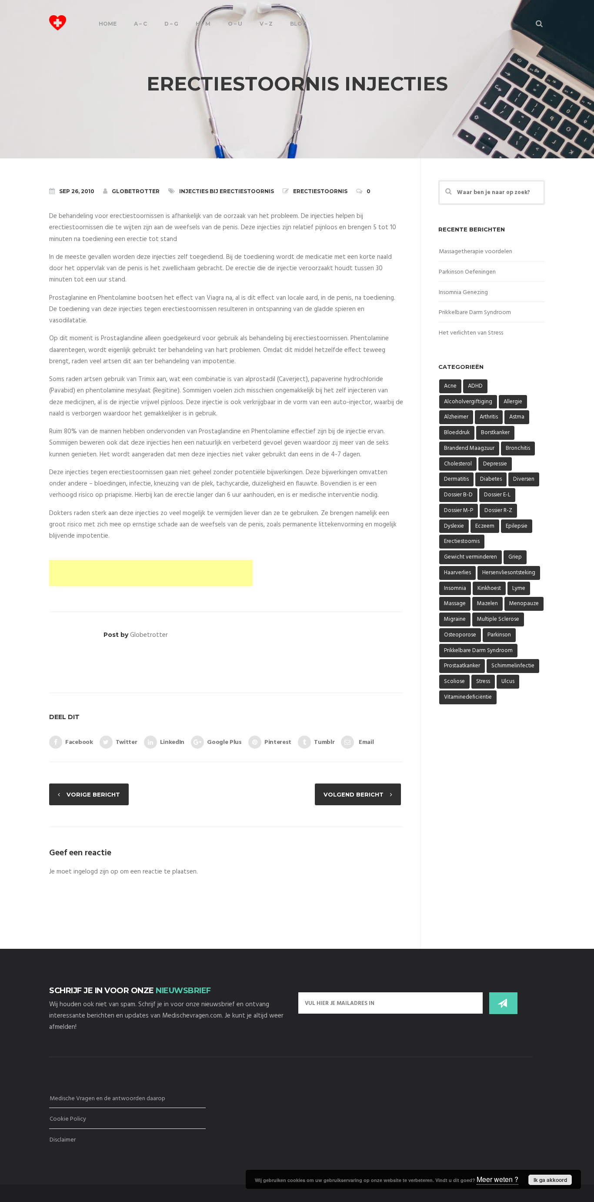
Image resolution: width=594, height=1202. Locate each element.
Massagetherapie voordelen (475, 252)
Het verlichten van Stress (471, 333)
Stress (483, 681)
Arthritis (489, 417)
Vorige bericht (93, 794)
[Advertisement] (151, 573)
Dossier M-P (458, 510)
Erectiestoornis (320, 191)
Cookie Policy (68, 1119)
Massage (455, 603)
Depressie (495, 464)
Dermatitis (456, 479)
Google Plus (224, 742)
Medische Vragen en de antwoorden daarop (107, 1099)
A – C (140, 23)
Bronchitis (518, 448)
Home (108, 23)
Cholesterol (458, 464)
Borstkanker (495, 432)
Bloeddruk (457, 432)
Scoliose (454, 681)
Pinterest (277, 742)
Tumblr (324, 742)
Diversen (523, 479)
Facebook (79, 742)
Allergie (513, 401)
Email (365, 742)
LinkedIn (172, 742)
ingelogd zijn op (95, 872)
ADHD (475, 386)
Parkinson (499, 635)
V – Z (266, 23)
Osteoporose (460, 635)
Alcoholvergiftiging (468, 401)
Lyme (518, 588)
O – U (235, 23)
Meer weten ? (497, 1179)
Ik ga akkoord (550, 1180)
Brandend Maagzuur (469, 448)
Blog (298, 23)
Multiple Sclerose (498, 619)
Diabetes (491, 479)
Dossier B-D (458, 494)
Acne (450, 386)
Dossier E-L (497, 494)
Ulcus (507, 681)
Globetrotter (136, 191)
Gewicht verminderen (470, 557)
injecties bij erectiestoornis (226, 191)
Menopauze (524, 603)
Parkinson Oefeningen (467, 272)
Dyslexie (454, 526)
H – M (203, 23)
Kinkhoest (489, 588)
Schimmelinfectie (512, 665)
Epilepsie (516, 526)
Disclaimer (63, 1140)
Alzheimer (456, 417)
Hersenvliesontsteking (508, 572)
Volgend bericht (354, 794)
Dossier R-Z (498, 510)
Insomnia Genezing (463, 293)
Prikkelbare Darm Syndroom (475, 313)
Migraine (455, 619)
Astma (516, 417)
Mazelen (487, 603)
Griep (515, 557)
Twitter (126, 742)
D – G (171, 23)
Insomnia (455, 588)
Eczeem (484, 526)
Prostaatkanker (462, 665)
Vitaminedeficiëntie (468, 697)
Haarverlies (457, 572)
